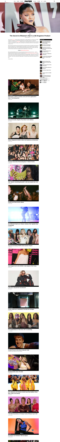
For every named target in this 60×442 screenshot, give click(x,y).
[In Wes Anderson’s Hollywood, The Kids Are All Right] (23, 299)
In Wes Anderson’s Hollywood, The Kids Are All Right (21, 309)
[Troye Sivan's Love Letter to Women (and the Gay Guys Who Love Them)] (41, 48)
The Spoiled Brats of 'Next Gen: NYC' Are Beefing (20, 329)
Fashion (18, 1)
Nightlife (34, 1)
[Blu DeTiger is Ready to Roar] (41, 71)
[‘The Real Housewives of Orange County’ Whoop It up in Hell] (23, 404)
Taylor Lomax (10, 99)
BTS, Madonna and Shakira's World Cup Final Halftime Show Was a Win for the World (22, 392)
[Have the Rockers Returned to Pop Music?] (41, 68)
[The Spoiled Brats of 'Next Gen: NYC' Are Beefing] (23, 320)
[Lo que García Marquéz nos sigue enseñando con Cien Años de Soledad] (41, 42)
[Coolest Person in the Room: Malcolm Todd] (23, 340)
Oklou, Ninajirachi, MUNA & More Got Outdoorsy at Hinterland (23, 140)
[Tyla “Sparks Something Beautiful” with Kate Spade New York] (23, 172)
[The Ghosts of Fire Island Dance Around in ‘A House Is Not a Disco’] (41, 57)
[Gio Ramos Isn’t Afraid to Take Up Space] (23, 426)
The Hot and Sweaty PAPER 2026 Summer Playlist (20, 245)
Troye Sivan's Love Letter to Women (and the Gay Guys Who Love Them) (47, 48)
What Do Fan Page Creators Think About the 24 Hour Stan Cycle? (46, 62)
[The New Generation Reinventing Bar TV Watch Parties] (23, 152)
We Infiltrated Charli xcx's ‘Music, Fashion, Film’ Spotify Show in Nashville (23, 224)
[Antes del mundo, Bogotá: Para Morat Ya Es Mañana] (23, 110)
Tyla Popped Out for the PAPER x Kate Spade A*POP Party (22, 266)
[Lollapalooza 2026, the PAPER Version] (41, 73)
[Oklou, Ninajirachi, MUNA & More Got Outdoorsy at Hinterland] (23, 130)
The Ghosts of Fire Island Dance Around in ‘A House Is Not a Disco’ (47, 57)
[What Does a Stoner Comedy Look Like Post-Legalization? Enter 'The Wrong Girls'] (23, 87)
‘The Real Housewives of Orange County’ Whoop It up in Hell (22, 413)
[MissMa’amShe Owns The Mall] (23, 362)
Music (15, 1)
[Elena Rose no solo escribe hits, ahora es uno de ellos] (41, 45)
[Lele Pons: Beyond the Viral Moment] (23, 278)
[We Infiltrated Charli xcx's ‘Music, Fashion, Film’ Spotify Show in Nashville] (23, 214)
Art (41, 1)
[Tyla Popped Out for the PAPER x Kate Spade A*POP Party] (23, 256)
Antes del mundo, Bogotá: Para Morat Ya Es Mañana (20, 119)
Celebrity (21, 1)
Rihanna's (13, 39)
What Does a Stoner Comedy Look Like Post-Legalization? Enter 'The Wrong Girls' (22, 97)
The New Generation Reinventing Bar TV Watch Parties (21, 161)
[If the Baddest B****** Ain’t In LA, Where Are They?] (41, 52)
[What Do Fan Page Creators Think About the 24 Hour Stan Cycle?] (41, 62)
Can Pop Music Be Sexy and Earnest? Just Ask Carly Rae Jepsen (46, 76)
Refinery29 (18, 41)
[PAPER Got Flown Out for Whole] (23, 192)
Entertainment (11, 95)
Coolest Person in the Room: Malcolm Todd (18, 350)
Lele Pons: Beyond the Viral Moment (17, 287)
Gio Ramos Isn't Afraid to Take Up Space (18, 435)
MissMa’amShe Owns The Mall (15, 371)
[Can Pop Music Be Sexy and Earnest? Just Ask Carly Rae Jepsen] (41, 76)
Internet (38, 1)
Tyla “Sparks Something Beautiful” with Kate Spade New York (23, 182)
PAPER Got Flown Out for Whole (16, 202)
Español (45, 1)
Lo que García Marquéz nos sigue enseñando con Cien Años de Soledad (46, 42)
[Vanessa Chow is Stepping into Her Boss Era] (41, 54)
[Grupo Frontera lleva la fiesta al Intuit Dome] (41, 65)
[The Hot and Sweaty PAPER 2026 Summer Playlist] (23, 236)
